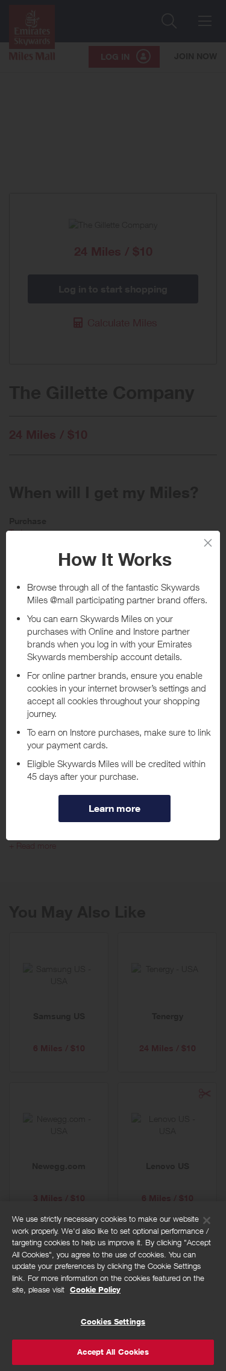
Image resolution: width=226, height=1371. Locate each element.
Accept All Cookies (112, 1351)
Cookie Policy (95, 1289)
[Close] (206, 1220)
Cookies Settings (113, 1321)
